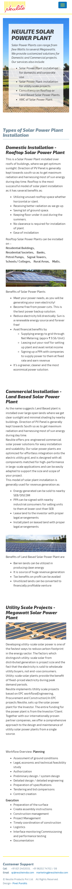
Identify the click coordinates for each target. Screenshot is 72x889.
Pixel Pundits (19, 883)
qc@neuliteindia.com (22, 872)
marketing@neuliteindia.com (52, 872)
